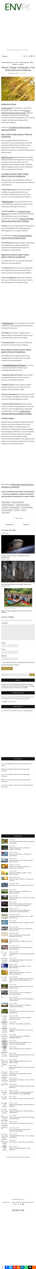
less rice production (7, 510)
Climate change (6, 108)
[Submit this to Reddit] (18, 1267)
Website (4, 656)
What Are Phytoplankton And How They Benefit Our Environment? (20, 1130)
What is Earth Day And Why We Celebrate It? (21, 1123)
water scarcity (6, 512)
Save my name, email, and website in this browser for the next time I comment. (17, 663)
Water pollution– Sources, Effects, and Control (21, 1098)
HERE (5, 701)
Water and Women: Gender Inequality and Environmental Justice (20, 993)
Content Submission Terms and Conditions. (22, 1202)
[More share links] (34, 1267)
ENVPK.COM (18, 1210)
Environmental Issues (8, 62)
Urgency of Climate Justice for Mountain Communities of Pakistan (20, 1005)
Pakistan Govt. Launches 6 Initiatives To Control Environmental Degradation (19, 910)
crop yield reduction (14, 507)
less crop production (27, 507)
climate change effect (17, 502)
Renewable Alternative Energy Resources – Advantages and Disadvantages (20, 1043)
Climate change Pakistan (22, 505)
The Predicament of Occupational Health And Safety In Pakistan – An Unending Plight (21, 1093)
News (31, 62)
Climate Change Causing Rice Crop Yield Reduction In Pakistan (20, 973)
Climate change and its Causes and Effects (20, 1048)
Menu (5, 56)
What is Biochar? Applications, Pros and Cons (21, 885)
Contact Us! (29, 710)
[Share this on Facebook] (7, 1267)
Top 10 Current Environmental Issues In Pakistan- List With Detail (20, 867)
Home (16, 62)
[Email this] (30, 1267)
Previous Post (10, 524)
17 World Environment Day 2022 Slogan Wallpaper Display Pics (19, 1036)
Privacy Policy (5, 1202)
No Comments (23, 73)
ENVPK (3, 769)
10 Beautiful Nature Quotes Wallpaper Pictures (21, 922)
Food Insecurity (8, 323)
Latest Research (24, 62)
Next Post (26, 524)
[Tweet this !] (11, 1267)
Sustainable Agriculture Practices (14, 365)
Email (3, 649)
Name (3, 643)
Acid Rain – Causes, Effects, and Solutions (20, 1024)
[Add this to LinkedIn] (22, 1267)
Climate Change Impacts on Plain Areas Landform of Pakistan (19, 848)
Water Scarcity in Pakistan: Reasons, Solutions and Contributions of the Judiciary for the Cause (21, 980)
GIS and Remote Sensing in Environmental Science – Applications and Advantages (20, 904)
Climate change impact (8, 505)
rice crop (23, 510)
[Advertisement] (18, 30)
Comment (5, 623)
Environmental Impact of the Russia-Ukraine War (16, 584)
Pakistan (14, 64)
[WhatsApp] (26, 1267)
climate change (6, 502)
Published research (7, 157)
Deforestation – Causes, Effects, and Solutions (21, 1142)
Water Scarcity (8, 202)
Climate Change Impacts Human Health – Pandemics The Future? (20, 935)
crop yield (4, 507)
